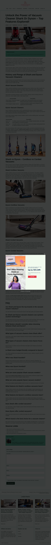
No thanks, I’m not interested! (25, 291)
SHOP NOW (32, 276)
